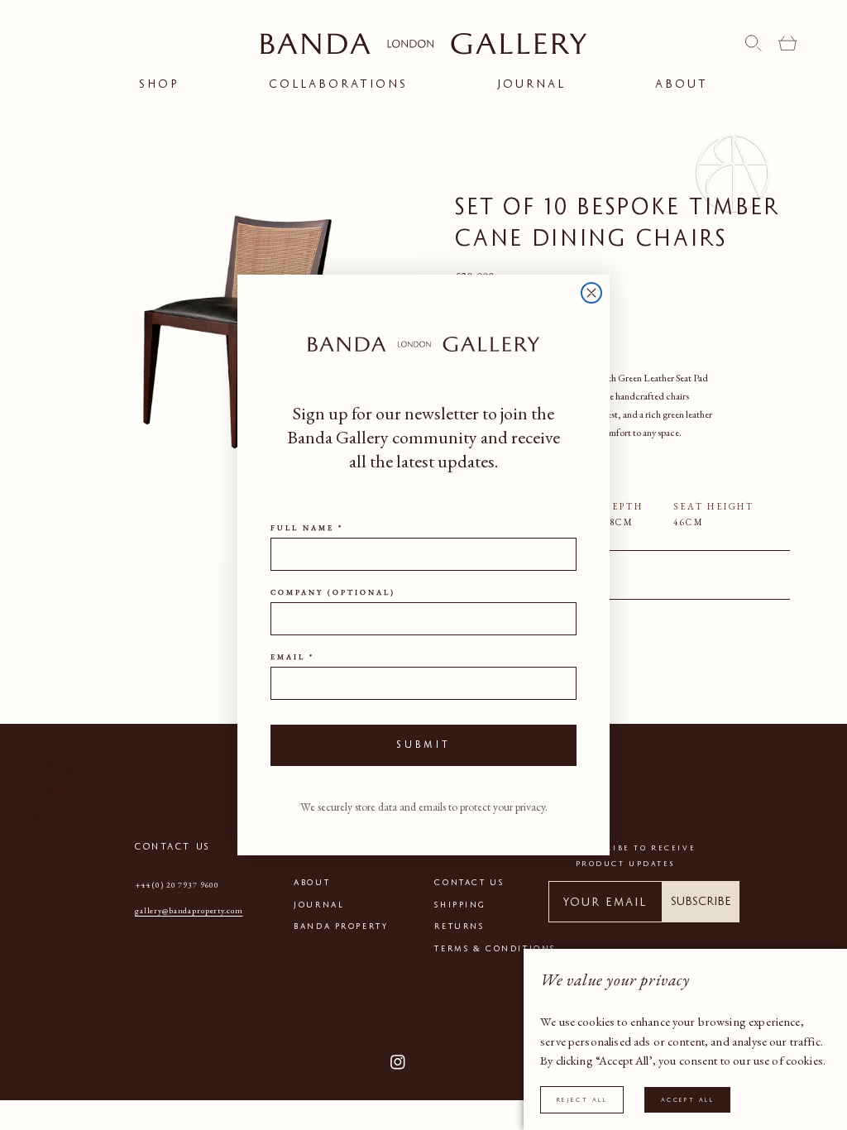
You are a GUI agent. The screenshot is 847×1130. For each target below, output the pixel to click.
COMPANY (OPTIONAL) (332, 592)
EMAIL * (292, 657)
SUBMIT (423, 745)
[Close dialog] (591, 293)
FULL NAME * (306, 528)
